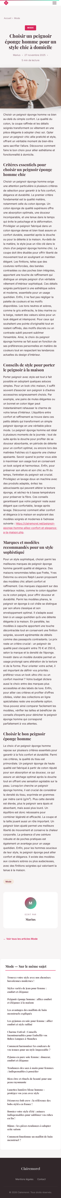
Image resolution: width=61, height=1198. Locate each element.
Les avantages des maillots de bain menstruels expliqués (27, 1011)
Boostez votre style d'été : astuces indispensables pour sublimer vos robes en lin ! (30, 1115)
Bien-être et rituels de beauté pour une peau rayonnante (29, 1080)
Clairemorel (30, 1168)
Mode (17, 18)
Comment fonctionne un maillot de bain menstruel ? (30, 1138)
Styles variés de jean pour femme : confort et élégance (27, 990)
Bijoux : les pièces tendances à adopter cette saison (29, 1127)
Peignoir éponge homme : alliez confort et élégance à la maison (29, 1001)
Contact (41, 1179)
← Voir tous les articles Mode (20, 938)
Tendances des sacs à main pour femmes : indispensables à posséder (30, 1069)
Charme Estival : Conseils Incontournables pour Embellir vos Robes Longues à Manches (27, 1035)
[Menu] (54, 3)
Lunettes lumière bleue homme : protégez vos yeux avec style (25, 1091)
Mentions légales (24, 1179)
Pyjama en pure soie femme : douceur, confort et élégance (29, 1058)
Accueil (7, 18)
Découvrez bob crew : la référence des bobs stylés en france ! (29, 1102)
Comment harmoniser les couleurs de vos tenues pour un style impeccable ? (28, 1047)
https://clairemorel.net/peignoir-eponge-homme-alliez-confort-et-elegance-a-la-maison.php (30, 528)
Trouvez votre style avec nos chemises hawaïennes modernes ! (29, 979)
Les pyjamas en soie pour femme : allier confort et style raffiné (30, 1022)
